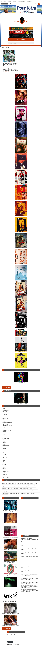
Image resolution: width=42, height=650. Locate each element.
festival (19, 493)
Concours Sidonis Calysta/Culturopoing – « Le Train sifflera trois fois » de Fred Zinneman (29, 562)
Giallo (31, 490)
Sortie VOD (5, 474)
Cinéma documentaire (5, 493)
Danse (4, 460)
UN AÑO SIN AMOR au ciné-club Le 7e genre (10, 549)
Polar (4, 439)
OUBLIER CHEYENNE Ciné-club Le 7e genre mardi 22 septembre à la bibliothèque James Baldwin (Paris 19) (10, 524)
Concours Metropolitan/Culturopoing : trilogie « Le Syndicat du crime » (29, 544)
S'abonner (10, 641)
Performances (5, 469)
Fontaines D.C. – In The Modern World (21, 403)
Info (10, 3)
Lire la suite (7, 71)
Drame (28, 493)
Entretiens (4, 412)
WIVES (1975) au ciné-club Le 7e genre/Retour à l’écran (10, 625)
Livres (4, 427)
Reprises (4, 419)
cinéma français (32, 493)
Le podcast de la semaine (7, 425)
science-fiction (35, 490)
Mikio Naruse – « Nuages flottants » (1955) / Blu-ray (10, 613)
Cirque (4, 459)
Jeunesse (4, 435)
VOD (3, 476)
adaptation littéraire (22, 486)
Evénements (5, 414)
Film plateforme (5, 424)
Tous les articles (3, 1)
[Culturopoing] (21, 25)
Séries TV (4, 421)
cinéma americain (5, 495)
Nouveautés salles (5, 418)
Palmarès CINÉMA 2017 (30, 541)
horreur (31, 488)
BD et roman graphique (6, 428)
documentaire (33, 491)
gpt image (22, 541)
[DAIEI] (21, 352)
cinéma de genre (4, 486)
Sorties (4, 441)
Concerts (4, 444)
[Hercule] (21, 311)
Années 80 (14, 491)
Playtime (4, 456)
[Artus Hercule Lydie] (21, 295)
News (3, 452)
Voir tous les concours (21, 39)
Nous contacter (29, 1)
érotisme (16, 486)
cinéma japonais (27, 491)
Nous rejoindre (5, 3)
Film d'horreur (23, 490)
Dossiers (4, 431)
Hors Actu (4, 448)
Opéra (4, 467)
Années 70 (21, 491)
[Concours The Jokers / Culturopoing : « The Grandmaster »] (21, 36)
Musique (4, 442)
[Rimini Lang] (21, 336)
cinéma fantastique (13, 493)
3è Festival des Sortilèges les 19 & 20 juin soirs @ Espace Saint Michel (11, 575)
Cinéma (4, 408)
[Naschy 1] (21, 200)
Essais (4, 434)
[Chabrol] (21, 263)
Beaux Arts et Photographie (7, 430)
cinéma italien (23, 493)
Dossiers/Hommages (6, 410)
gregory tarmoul (23, 538)
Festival (4, 415)
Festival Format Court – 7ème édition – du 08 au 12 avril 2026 (10, 588)
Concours (14, 1)
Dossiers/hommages (6, 445)
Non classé (5, 454)
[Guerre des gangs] (21, 231)
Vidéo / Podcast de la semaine (7, 422)
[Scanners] (21, 168)
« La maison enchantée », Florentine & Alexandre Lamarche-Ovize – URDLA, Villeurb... (10, 64)
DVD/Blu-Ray (5, 411)
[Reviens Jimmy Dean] (21, 120)
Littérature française (6, 438)
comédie (18, 491)
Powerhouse (16, 488)
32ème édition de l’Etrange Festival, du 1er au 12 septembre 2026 (10, 511)
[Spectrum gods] (21, 279)
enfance (18, 483)
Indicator (34, 486)
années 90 (9, 483)
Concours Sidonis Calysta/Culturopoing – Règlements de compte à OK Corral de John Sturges (29, 578)
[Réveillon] (21, 88)
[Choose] (21, 104)
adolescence (4, 488)
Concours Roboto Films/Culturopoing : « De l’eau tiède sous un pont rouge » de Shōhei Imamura (29, 574)
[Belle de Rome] (21, 184)
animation (14, 483)
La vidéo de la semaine (6, 449)
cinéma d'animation (5, 490)
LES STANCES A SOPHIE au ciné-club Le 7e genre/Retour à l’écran (10, 562)
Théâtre (4, 472)
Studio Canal (26, 483)
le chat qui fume (11, 486)
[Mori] (21, 327)
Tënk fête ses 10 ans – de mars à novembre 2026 (10, 601)
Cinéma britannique (8, 491)
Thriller (37, 491)
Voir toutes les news (6, 628)
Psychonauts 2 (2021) (21, 382)
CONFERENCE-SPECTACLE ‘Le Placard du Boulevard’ (10, 537)
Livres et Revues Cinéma (6, 417)
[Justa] (21, 9)
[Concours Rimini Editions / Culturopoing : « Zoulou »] (21, 28)
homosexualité (4, 483)
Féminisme (31, 483)
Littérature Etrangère (6, 437)
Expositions (4, 464)
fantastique (12, 490)
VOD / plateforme (6, 477)
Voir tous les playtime (6, 387)
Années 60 (21, 483)
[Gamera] (21, 247)
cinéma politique (10, 488)
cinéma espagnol (17, 490)
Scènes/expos (5, 457)
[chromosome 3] (21, 152)
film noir (35, 483)
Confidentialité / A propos (21, 1)
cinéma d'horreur (25, 488)
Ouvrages (4, 468)
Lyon (28, 490)
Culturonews (9, 1)
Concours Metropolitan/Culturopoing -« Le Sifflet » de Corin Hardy (29, 566)
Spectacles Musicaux (6, 471)
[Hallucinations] (21, 136)
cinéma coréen (29, 486)
